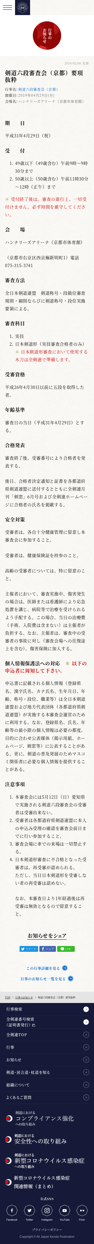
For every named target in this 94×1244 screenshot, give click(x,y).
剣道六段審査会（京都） (39, 89)
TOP (7, 997)
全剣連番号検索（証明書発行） (20, 1021)
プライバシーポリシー (47, 1229)
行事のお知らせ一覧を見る (43, 978)
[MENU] (7, 7)
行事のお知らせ (24, 997)
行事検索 (14, 1009)
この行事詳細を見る (43, 968)
